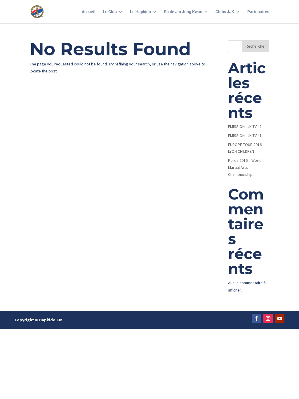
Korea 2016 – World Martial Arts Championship (245, 167)
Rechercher (256, 46)
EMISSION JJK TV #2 (245, 126)
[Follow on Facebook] (256, 318)
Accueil (88, 12)
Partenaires (258, 12)
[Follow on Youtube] (279, 318)
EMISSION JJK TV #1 (245, 135)
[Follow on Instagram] (268, 318)
